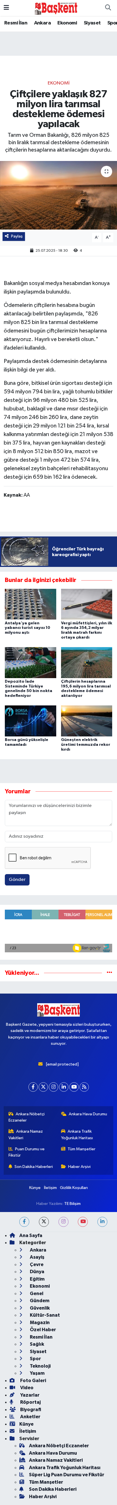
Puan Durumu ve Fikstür (27, 1152)
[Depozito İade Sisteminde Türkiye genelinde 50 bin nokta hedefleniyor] (30, 662)
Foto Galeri (32, 1380)
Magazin (39, 1322)
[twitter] (44, 1222)
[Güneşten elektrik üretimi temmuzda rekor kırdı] (86, 721)
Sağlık (36, 1344)
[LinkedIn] (63, 1087)
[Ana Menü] (6, 7)
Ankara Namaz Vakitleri (26, 1134)
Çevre (36, 1264)
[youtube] (83, 1222)
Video (26, 1387)
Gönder (17, 879)
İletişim (50, 1188)
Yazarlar (29, 1395)
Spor (35, 1358)
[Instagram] (53, 1087)
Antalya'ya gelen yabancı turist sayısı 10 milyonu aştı (27, 628)
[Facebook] (33, 1087)
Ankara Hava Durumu (88, 1114)
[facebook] (24, 1222)
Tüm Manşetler (81, 1149)
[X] (43, 1087)
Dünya (36, 1271)
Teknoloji (40, 1366)
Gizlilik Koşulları (74, 1188)
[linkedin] (102, 1222)
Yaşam (37, 1373)
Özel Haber (42, 1329)
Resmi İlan (15, 23)
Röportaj (30, 1402)
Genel (36, 1293)
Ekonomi (67, 23)
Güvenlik (39, 1308)
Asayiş (36, 1257)
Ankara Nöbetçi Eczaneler (27, 1117)
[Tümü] (109, 973)
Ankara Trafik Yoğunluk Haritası (77, 1134)
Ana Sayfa (30, 1235)
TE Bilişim (72, 1203)
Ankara (42, 23)
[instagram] (63, 1222)
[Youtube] (74, 1087)
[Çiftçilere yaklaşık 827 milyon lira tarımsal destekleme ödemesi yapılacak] (58, 195)
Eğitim (37, 1279)
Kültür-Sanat (44, 1315)
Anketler (29, 1416)
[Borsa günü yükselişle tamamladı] (30, 721)
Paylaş (17, 236)
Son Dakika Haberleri (33, 1167)
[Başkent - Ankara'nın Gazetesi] (56, 8)
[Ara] (108, 8)
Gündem (39, 1300)
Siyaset (92, 23)
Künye (35, 1188)
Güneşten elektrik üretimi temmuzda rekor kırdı (85, 745)
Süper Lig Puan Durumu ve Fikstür (66, 1474)
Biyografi (30, 1409)
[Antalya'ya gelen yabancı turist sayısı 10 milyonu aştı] (30, 604)
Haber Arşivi (79, 1167)
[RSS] (84, 1087)
